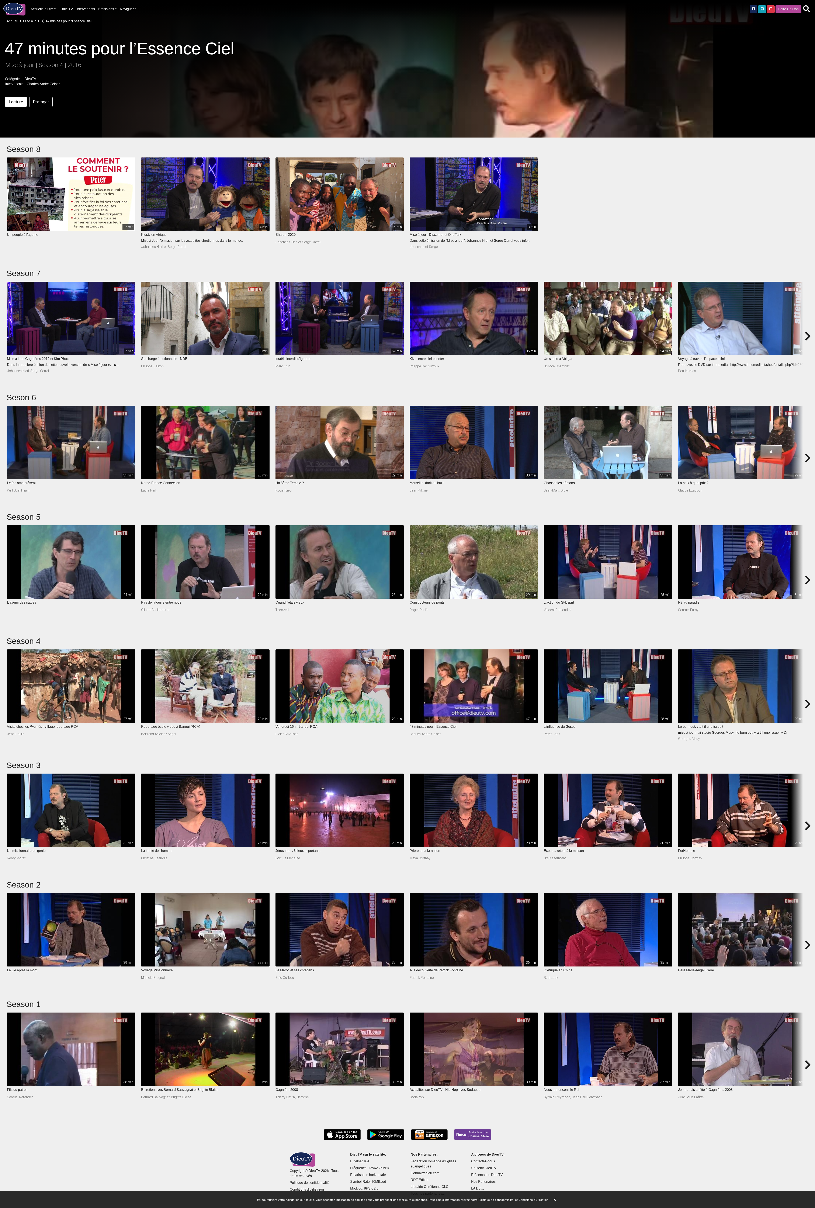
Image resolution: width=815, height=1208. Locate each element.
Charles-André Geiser (43, 84)
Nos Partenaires (483, 1181)
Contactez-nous (483, 1161)
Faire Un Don (788, 9)
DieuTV (30, 79)
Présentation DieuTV (487, 1175)
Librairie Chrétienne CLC (429, 1186)
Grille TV (66, 9)
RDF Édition (420, 1180)
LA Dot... (477, 1188)
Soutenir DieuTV (483, 1168)
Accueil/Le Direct (43, 9)
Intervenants (85, 9)
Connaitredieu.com (425, 1173)
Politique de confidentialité (310, 1182)
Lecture (16, 101)
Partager (41, 101)
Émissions (106, 9)
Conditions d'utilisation (307, 1189)
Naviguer (127, 9)
